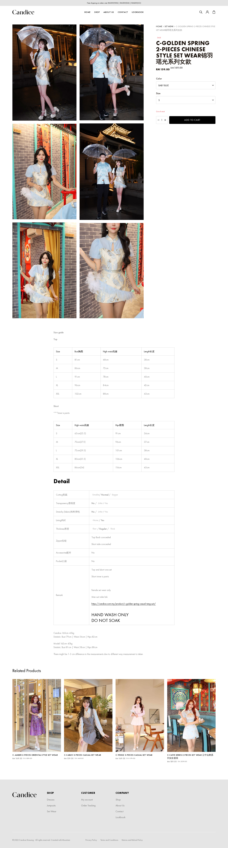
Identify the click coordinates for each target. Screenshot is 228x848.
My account (87, 799)
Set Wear (169, 26)
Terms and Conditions (109, 840)
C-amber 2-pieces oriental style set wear (35, 755)
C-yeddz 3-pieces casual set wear (134, 755)
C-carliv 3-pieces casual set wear (82, 755)
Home (87, 12)
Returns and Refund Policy (132, 840)
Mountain (66, 840)
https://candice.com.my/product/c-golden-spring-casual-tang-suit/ (124, 603)
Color (159, 78)
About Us (108, 12)
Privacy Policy (91, 840)
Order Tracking (88, 805)
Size (158, 93)
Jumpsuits (51, 805)
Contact (123, 12)
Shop (97, 12)
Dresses (50, 799)
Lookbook (138, 12)
